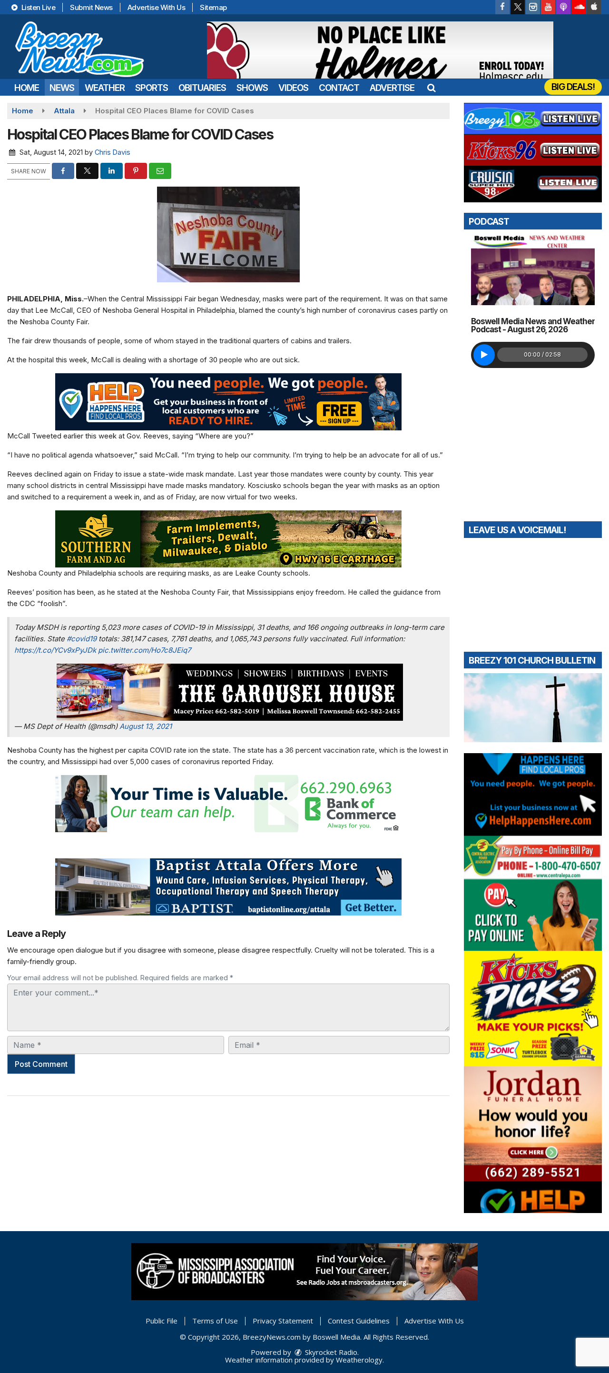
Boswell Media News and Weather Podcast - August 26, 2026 (533, 325)
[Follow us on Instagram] (533, 7)
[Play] (484, 355)
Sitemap (213, 7)
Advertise (392, 87)
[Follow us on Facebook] (502, 7)
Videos (293, 87)
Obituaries (202, 87)
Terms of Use (215, 1320)
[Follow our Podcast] (563, 7)
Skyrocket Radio (330, 1352)
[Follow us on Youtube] (548, 7)
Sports (151, 87)
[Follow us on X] (518, 7)
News (61, 87)
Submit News (91, 7)
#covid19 (82, 638)
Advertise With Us (157, 7)
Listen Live (37, 7)
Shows (252, 87)
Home (26, 87)
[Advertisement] (380, 50)
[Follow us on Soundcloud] (578, 7)
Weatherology (359, 1359)
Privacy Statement (283, 1320)
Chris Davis (112, 152)
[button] (431, 87)
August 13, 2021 (145, 726)
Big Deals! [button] (573, 86)
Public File (161, 1320)
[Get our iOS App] (594, 7)
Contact (339, 87)
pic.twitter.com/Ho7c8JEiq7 (144, 650)
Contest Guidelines (359, 1320)
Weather (105, 87)
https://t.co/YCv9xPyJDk (55, 650)
